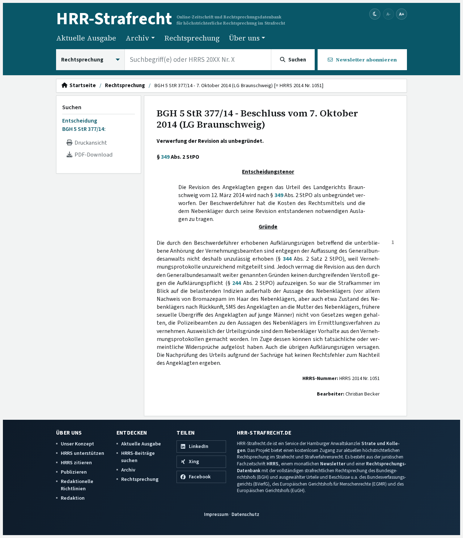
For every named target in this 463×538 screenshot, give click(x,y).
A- (388, 14)
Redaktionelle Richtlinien (77, 485)
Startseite (81, 85)
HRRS (273, 463)
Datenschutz (245, 514)
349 (165, 157)
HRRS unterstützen (82, 453)
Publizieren (74, 472)
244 (236, 283)
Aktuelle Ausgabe (86, 38)
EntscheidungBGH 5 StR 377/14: (84, 125)
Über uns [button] (244, 38)
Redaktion (73, 498)
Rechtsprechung (192, 38)
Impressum (216, 514)
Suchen (71, 107)
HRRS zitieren (76, 462)
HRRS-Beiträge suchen (138, 456)
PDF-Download (92, 155)
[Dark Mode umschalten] (375, 14)
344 (287, 259)
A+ (401, 14)
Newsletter (332, 463)
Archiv (128, 470)
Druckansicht (89, 143)
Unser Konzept (77, 444)
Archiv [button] (137, 38)
